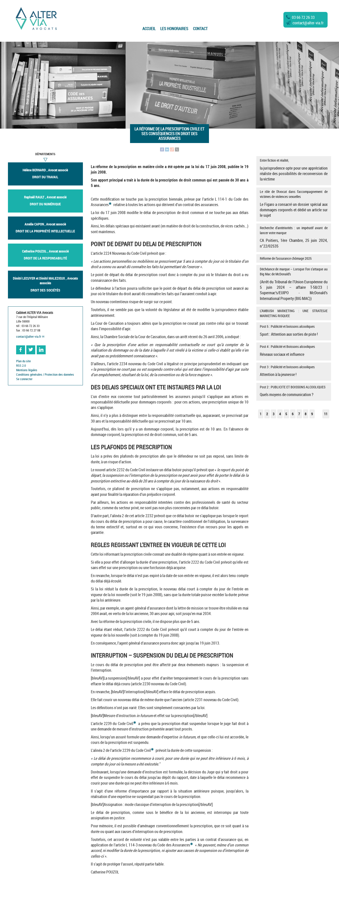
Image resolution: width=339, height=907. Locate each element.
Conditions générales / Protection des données (45, 374)
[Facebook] (162, 149)
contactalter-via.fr (308, 23)
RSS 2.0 (21, 365)
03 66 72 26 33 (303, 17)
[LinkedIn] (167, 149)
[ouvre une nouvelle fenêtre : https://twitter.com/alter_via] (30, 349)
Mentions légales (26, 370)
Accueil (149, 28)
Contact (200, 28)
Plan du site (23, 361)
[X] (177, 149)
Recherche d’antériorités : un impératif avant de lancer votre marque (294, 237)
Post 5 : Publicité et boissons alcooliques (289, 330)
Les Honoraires (174, 28)
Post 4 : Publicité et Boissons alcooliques (287, 350)
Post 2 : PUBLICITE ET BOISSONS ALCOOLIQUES (292, 391)
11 (326, 413)
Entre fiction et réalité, (294, 170)
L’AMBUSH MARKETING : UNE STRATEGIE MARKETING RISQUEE (294, 313)
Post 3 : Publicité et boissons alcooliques (287, 370)
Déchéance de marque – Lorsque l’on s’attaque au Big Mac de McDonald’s (294, 284)
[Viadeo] (172, 149)
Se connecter (24, 379)
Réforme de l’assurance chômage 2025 (286, 258)
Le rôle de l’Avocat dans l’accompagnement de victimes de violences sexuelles (294, 203)
